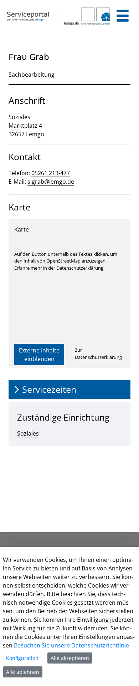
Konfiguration (22, 658)
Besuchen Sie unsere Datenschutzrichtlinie (71, 645)
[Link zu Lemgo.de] (87, 16)
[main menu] (123, 16)
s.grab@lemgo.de (50, 182)
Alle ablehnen (22, 672)
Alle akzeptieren (70, 658)
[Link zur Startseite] (29, 16)
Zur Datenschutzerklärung (98, 353)
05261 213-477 (50, 173)
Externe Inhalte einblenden (39, 354)
